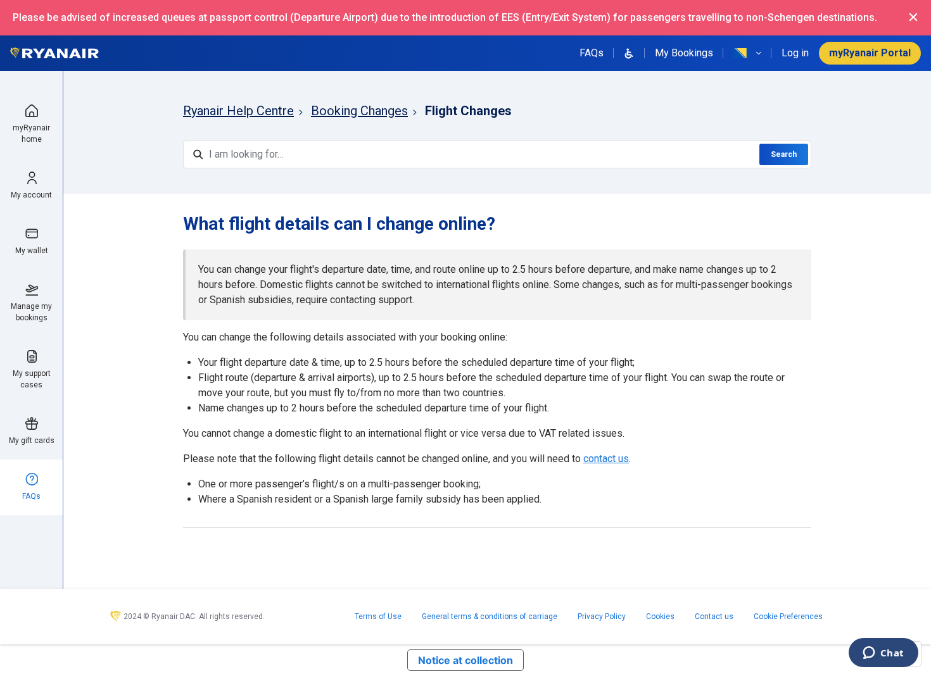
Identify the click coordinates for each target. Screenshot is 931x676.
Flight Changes (468, 110)
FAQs (592, 53)
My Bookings (684, 53)
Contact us (714, 616)
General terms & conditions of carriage (489, 616)
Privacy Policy (602, 616)
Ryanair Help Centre (238, 110)
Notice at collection (465, 660)
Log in (795, 53)
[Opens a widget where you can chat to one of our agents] (883, 654)
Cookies (660, 616)
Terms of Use (378, 616)
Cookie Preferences (788, 616)
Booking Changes (359, 110)
